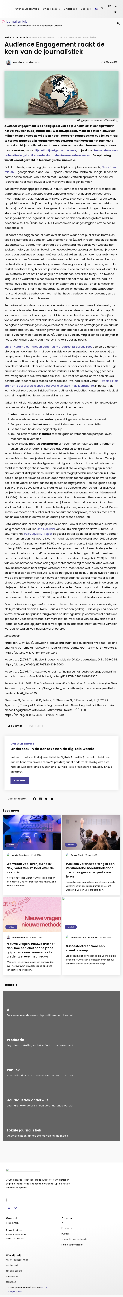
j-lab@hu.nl (12, 1222)
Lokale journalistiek (72, 1244)
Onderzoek (70, 8)
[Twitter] (115, 12)
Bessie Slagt (77, 855)
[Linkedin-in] (115, 6)
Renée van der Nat (21, 937)
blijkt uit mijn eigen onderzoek (54, 150)
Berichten (9, 37)
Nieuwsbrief (13, 1276)
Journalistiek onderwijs (74, 1239)
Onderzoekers (51, 8)
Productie (22, 37)
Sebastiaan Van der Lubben (85, 937)
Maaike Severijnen (21, 855)
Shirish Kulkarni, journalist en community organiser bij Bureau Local (48, 347)
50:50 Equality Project (38, 534)
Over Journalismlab (27, 8)
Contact (86, 8)
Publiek (66, 1233)
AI (63, 1222)
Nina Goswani (45, 529)
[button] (34, 799)
